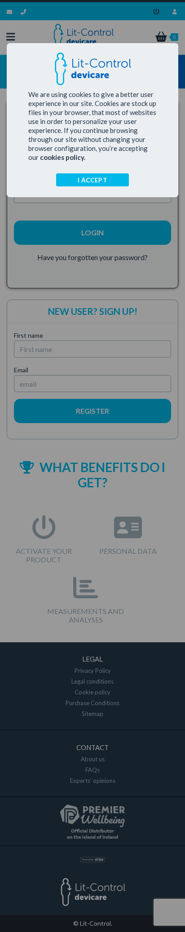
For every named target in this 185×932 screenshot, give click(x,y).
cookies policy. (62, 157)
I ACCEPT (92, 180)
